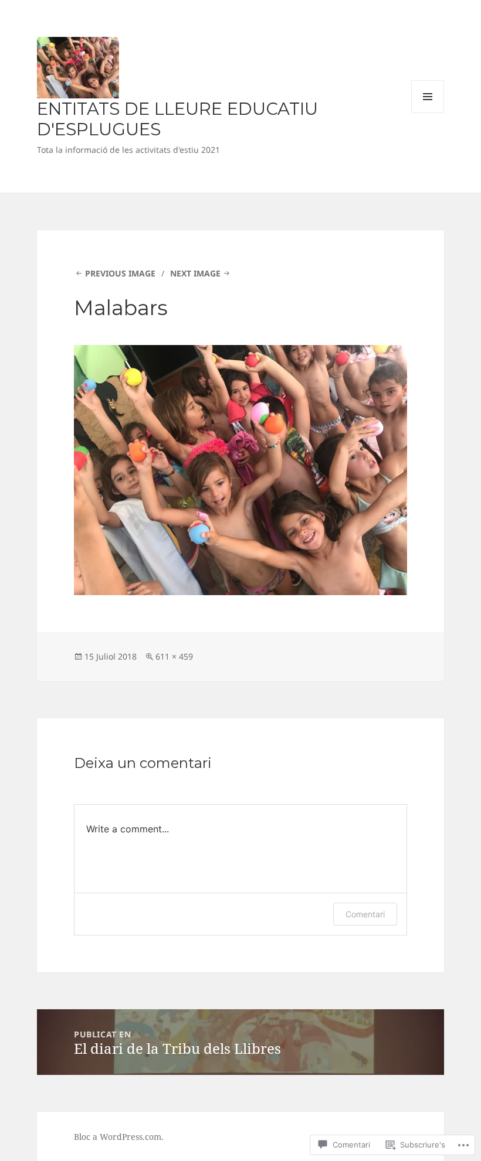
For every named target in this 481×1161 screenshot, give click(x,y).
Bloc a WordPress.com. (119, 1136)
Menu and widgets (428, 112)
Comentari (365, 914)
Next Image (195, 273)
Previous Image (120, 273)
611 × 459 (174, 656)
